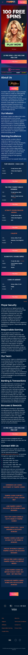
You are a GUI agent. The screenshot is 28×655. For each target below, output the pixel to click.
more (25, 301)
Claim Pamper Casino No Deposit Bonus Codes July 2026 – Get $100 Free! (14, 572)
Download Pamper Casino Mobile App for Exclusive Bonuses (14, 582)
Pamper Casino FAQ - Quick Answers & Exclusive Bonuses (14, 529)
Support (4, 621)
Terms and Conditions (20, 621)
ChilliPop (14, 233)
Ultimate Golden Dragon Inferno (14, 211)
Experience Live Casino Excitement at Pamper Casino (14, 486)
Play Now (22, 2)
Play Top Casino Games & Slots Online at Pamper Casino (14, 519)
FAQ (3, 618)
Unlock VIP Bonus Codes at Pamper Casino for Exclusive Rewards (14, 551)
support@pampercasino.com (10, 454)
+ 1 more (13, 194)
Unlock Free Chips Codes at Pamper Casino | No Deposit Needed (14, 561)
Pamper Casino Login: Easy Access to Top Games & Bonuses (14, 540)
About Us (17, 618)
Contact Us (18, 625)
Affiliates (4, 625)
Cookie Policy (5, 631)
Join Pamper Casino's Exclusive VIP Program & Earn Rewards (14, 508)
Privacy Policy (18, 628)
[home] (11, 3)
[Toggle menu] (2, 2)
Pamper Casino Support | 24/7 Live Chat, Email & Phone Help (14, 498)
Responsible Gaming (7, 628)
